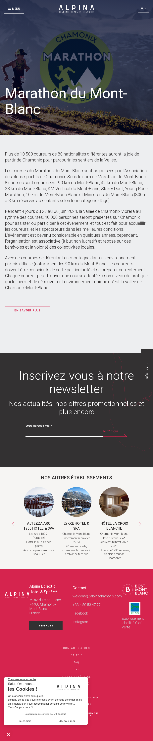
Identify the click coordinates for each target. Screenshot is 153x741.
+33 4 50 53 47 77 (87, 605)
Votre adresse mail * (39, 425)
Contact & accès (76, 648)
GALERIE (76, 655)
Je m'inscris (110, 431)
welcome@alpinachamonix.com (97, 596)
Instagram (80, 622)
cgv (76, 669)
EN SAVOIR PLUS (27, 310)
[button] (143, 8)
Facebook (80, 613)
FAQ (76, 662)
